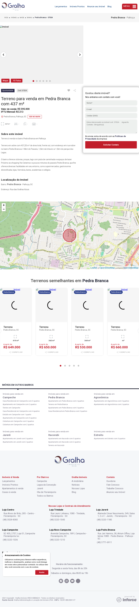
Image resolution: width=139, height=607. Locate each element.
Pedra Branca (56, 397)
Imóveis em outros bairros (18, 385)
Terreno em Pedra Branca (58, 404)
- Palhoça (123, 17)
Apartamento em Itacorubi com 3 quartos (64, 439)
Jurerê (7, 435)
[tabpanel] (41, 55)
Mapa (5, 80)
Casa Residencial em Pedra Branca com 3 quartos (67, 411)
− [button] (4, 209)
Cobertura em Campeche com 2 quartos (18, 425)
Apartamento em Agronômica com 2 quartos (111, 404)
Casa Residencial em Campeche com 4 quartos (21, 411)
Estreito (98, 435)
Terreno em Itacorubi (56, 445)
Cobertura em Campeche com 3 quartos (18, 421)
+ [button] (4, 205)
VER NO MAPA (34, 117)
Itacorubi (53, 435)
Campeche (9, 397)
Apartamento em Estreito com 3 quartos (109, 439)
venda (22, 17)
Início (6, 17)
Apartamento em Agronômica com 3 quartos (111, 401)
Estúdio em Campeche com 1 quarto (17, 414)
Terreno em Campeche (11, 408)
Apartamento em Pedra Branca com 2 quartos (66, 401)
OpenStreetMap (107, 267)
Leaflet (93, 267)
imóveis (14, 17)
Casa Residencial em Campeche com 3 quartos (21, 401)
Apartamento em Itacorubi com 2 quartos (64, 442)
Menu (126, 6)
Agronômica (101, 397)
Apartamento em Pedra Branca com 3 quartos (66, 408)
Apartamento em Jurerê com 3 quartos (18, 439)
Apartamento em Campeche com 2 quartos (20, 404)
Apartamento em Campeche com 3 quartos (20, 418)
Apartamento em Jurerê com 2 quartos (18, 442)
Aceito (41, 572)
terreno (29, 17)
